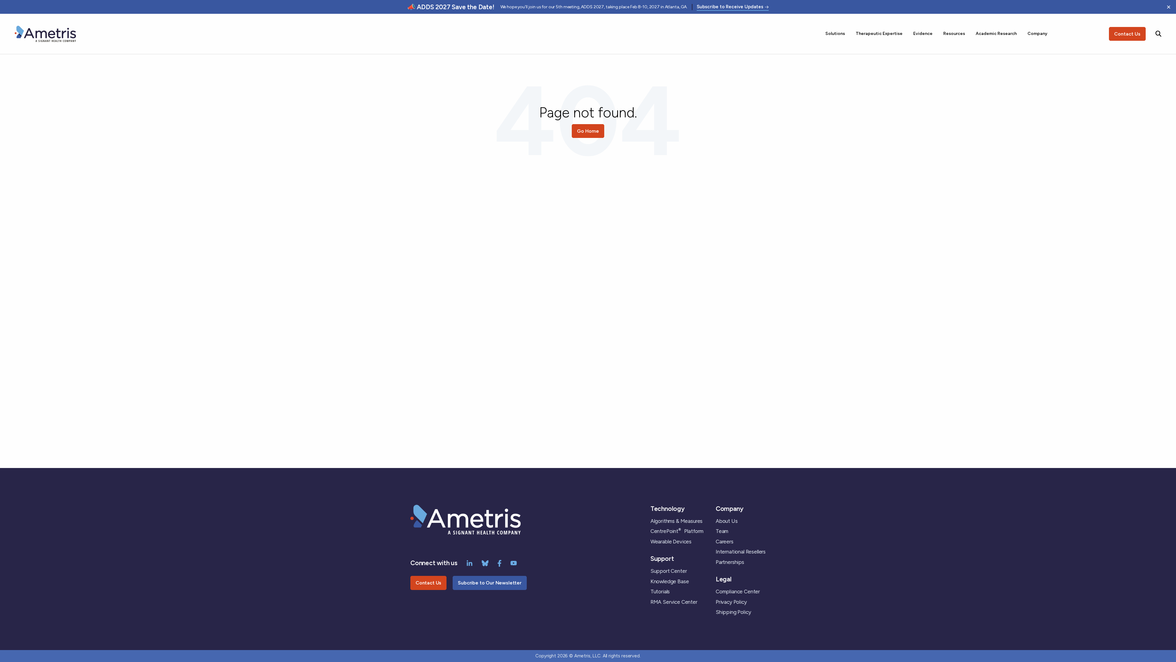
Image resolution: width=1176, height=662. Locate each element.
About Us (727, 521)
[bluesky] (485, 563)
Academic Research (996, 33)
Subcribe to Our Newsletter (490, 583)
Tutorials (660, 591)
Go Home (588, 131)
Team (722, 531)
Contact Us (1127, 34)
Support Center (668, 571)
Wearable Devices (671, 541)
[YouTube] (514, 563)
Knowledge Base (669, 581)
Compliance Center (738, 591)
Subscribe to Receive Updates (730, 7)
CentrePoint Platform (676, 531)
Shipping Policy (733, 612)
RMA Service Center (673, 602)
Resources (954, 33)
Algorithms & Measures (676, 521)
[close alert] (1169, 7)
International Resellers (741, 552)
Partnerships (730, 562)
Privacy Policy (731, 602)
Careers (724, 541)
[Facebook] (499, 563)
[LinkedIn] (470, 563)
